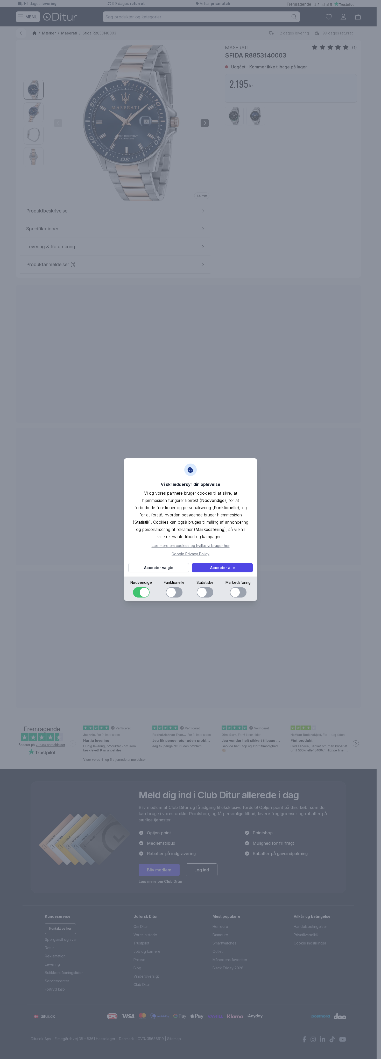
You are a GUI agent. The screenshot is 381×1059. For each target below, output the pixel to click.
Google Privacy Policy (190, 554)
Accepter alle (222, 567)
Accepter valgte (158, 567)
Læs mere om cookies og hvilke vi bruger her (191, 545)
